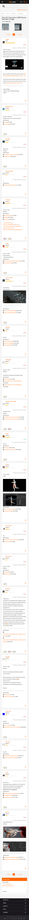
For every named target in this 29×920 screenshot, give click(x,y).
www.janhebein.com (7, 222)
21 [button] (23, 30)
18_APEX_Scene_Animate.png (11, 539)
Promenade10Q (9, 171)
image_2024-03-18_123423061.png (12, 381)
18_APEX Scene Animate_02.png (12, 419)
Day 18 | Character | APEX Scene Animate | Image (21, 13)
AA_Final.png (7, 379)
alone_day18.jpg (8, 345)
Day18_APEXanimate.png (10, 312)
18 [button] (20, 30)
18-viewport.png (8, 262)
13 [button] (15, 30)
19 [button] (21, 30)
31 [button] (14, 32)
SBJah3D (7, 327)
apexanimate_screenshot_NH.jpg (12, 859)
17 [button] (19, 30)
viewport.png (7, 541)
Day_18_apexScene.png (9, 509)
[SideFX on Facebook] (5, 918)
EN (22, 1)
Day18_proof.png (8, 511)
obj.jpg (5, 217)
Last (20, 34)
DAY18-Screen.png (8, 696)
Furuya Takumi (8, 277)
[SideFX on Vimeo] (18, 918)
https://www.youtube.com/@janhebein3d (12, 229)
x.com (16, 224)
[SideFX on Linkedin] (24, 918)
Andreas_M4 (8, 525)
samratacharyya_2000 (10, 401)
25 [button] (8, 32)
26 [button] (9, 32)
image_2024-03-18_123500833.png (12, 384)
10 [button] (12, 30)
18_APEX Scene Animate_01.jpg (11, 417)
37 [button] (20, 32)
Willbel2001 (8, 359)
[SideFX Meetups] (16, 918)
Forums (7, 13)
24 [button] (7, 32)
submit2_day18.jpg (8, 341)
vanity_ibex (8, 711)
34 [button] (17, 32)
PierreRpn (7, 138)
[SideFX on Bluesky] (13, 918)
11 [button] (13, 30)
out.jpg (5, 122)
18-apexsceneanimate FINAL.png (12, 261)
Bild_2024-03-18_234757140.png (12, 727)
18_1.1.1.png (7, 725)
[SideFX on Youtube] (21, 918)
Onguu (7, 243)
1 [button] (2, 30)
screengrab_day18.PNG (10, 449)
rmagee (7, 39)
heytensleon (8, 556)
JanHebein (7, 199)
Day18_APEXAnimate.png (10, 185)
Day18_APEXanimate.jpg (10, 310)
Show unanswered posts (8, 885)
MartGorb (7, 741)
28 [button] (11, 32)
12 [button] (14, 30)
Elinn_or (7, 812)
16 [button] (18, 30)
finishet (7, 464)
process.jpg (7, 124)
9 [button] (11, 30)
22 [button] (25, 30)
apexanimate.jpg (8, 215)
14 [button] (16, 30)
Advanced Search (23, 9)
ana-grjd (7, 656)
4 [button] (6, 30)
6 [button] (8, 30)
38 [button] (21, 32)
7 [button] (9, 30)
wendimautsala (9, 106)
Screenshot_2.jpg (8, 797)
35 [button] (18, 32)
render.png (6, 572)
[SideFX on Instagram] (10, 918)
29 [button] (12, 32)
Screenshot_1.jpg (8, 795)
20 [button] (22, 30)
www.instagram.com (8, 228)
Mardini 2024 (13, 13)
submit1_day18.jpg (8, 343)
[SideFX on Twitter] (7, 918)
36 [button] (19, 32)
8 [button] (10, 30)
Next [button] (3, 27)
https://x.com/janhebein (8, 224)
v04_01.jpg (6, 447)
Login (26, 1)
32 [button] (15, 32)
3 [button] (4, 30)
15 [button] (17, 30)
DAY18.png (7, 694)
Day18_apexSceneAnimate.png (11, 793)
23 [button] (26, 30)
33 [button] (16, 32)
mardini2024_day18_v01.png (11, 755)
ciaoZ (6, 772)
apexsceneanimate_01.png (10, 757)
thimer (7, 433)
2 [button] (3, 30)
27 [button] (10, 32)
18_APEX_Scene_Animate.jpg (11, 154)
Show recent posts (7, 884)
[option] (8, 27)
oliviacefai (7, 588)
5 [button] (7, 30)
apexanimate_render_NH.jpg (11, 857)
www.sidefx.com (21, 75)
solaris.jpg (6, 219)
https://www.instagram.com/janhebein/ (12, 226)
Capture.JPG (7, 156)
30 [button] (13, 32)
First (8, 34)
